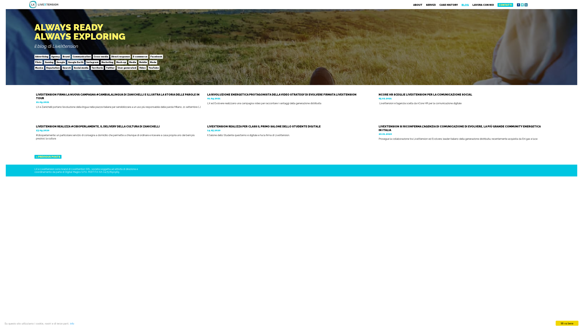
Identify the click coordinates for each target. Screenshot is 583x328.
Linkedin (526, 4)
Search (67, 68)
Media (132, 62)
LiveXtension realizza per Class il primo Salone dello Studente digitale (264, 126)
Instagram (92, 62)
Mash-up (121, 62)
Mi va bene (567, 323)
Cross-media (101, 56)
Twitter (522, 4)
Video (142, 68)
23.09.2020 (42, 130)
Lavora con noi (483, 4)
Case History (448, 4)
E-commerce (140, 56)
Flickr (38, 62)
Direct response (120, 56)
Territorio (97, 68)
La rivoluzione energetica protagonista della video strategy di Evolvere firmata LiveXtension (281, 94)
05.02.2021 (385, 98)
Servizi (431, 4)
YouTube (154, 68)
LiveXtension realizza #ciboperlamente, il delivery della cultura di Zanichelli (98, 126)
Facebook (518, 4)
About (417, 4)
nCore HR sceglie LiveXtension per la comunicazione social (425, 94)
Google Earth (75, 62)
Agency (55, 56)
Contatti (505, 4)
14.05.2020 (213, 130)
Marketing (107, 62)
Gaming (49, 62)
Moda (153, 62)
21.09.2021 (42, 102)
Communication (82, 56)
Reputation (53, 68)
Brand (66, 56)
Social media (81, 68)
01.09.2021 (213, 98)
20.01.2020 (385, 134)
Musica (39, 68)
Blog (465, 4)
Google (60, 62)
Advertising (41, 56)
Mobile (143, 62)
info (72, 323)
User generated (127, 68)
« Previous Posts (48, 156)
